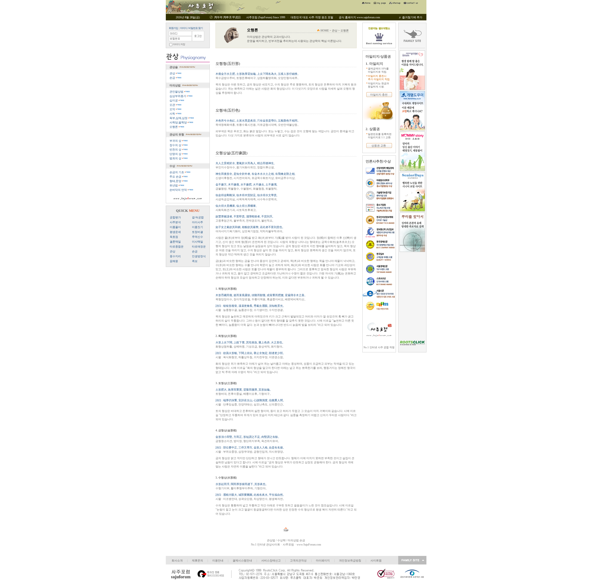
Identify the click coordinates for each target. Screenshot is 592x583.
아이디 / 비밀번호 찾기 (191, 28)
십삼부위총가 (178, 96)
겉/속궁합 (198, 217)
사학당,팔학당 (179, 122)
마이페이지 (323, 560)
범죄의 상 (176, 158)
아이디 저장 (179, 44)
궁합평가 (175, 217)
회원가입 (173, 28)
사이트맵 (376, 560)
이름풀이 (175, 227)
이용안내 (217, 560)
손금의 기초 (177, 172)
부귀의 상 (176, 140)
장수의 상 (176, 145)
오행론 (174, 127)
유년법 (174, 185)
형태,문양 (176, 181)
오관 (173, 105)
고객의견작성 (298, 560)
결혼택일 (175, 241)
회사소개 (177, 560)
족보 (194, 261)
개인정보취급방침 (350, 560)
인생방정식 (199, 256)
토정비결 (197, 232)
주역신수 (197, 236)
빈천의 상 (176, 149)
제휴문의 (197, 560)
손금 (173, 77)
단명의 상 (176, 154)
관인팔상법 (177, 91)
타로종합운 (177, 246)
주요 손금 (176, 176)
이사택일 (197, 241)
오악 (173, 109)
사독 (173, 113)
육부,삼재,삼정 (179, 118)
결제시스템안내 (242, 560)
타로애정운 (199, 246)
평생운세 (175, 232)
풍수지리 (175, 256)
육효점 (174, 236)
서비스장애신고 (271, 560)
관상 (173, 73)
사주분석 (175, 222)
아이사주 (197, 222)
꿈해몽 (174, 261)
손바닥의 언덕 (179, 189)
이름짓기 (197, 227)
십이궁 (174, 100)
